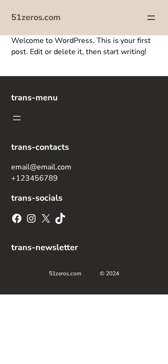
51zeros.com (36, 17)
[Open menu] (151, 17)
